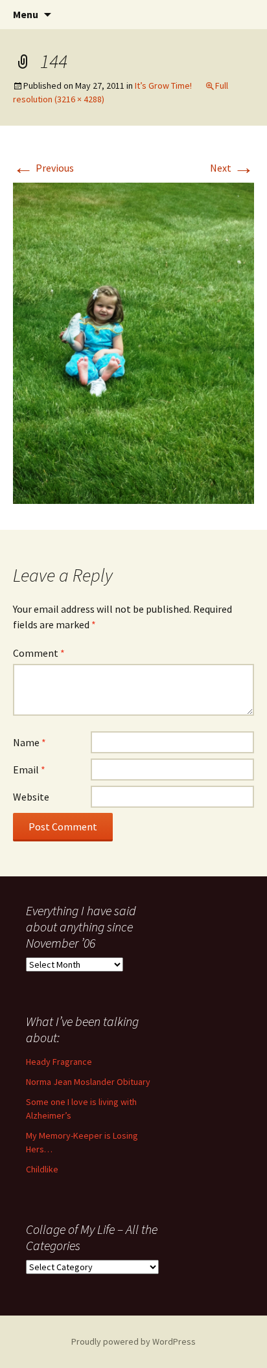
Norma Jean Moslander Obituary (88, 1082)
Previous (43, 167)
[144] (133, 342)
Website (31, 796)
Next (232, 167)
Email (29, 769)
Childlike (42, 1169)
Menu (25, 14)
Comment (39, 652)
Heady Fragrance (59, 1061)
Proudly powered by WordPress (133, 1341)
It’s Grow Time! (163, 85)
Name (29, 742)
